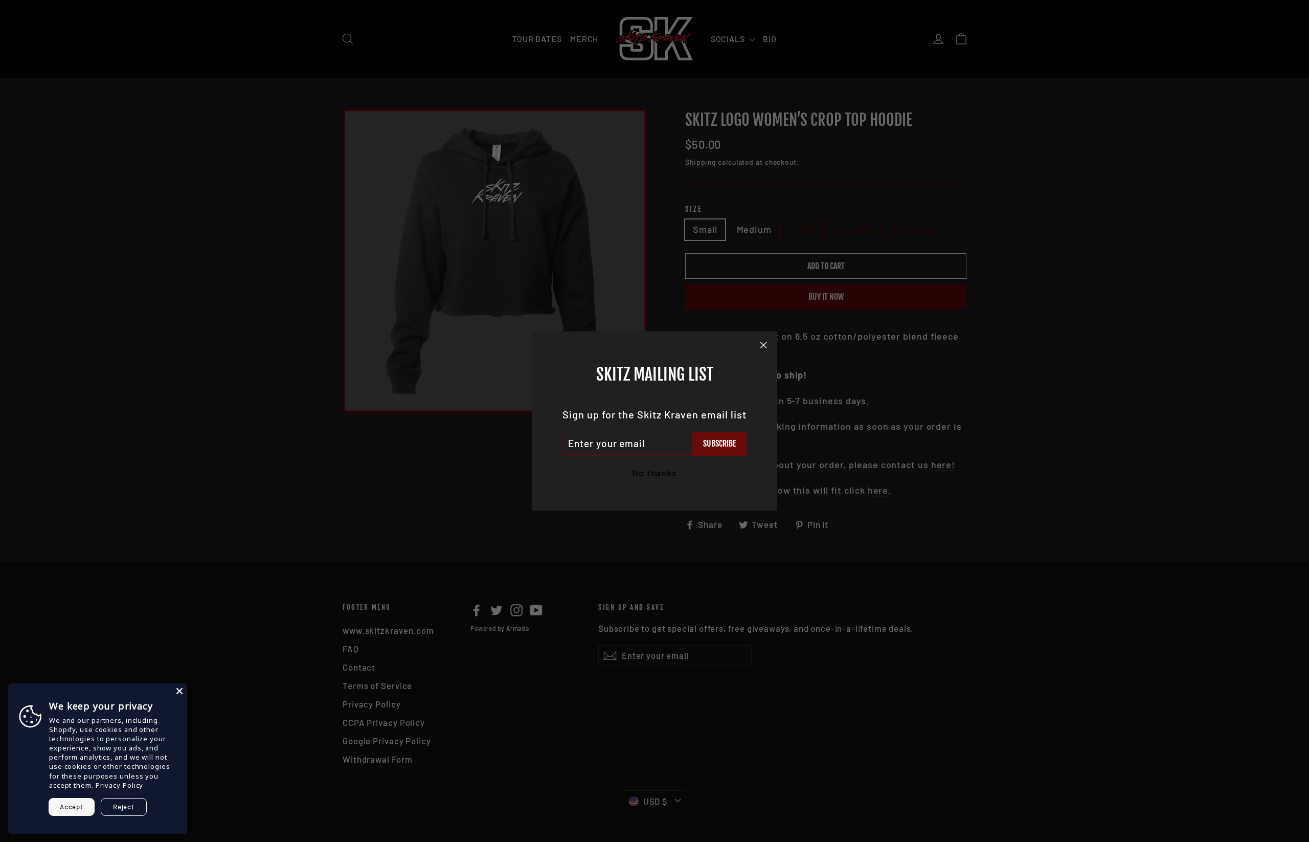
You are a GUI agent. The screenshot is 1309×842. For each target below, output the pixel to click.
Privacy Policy (120, 785)
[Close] (179, 691)
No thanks (654, 472)
